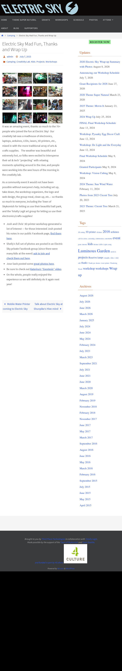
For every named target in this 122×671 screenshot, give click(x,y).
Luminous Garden (94, 250)
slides (112, 258)
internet (84, 244)
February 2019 (87, 400)
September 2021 (88, 363)
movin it (113, 252)
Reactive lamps (96, 257)
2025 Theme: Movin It (92, 106)
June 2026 (85, 308)
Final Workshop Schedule (93, 156)
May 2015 (85, 499)
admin (10, 56)
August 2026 (86, 295)
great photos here (44, 262)
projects (83, 257)
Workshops (51, 60)
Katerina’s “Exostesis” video (45, 267)
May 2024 (85, 338)
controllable (108, 239)
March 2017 (86, 437)
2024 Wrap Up (87, 116)
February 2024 (87, 345)
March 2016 (86, 468)
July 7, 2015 (25, 56)
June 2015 (85, 493)
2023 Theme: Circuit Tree (94, 206)
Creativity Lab (23, 60)
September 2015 (88, 480)
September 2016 (88, 443)
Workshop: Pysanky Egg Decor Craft (100, 134)
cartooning (91, 239)
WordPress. (70, 568)
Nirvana (60, 568)
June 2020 (85, 382)
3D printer (91, 232)
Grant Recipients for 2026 (94, 83)
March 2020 (86, 388)
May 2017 (85, 431)
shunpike (107, 258)
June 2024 (85, 332)
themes (98, 263)
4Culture (99, 232)
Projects (40, 60)
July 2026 (85, 301)
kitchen (96, 244)
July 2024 (85, 326)
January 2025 (87, 320)
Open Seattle (88, 542)
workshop (89, 268)
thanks (84, 262)
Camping (11, 35)
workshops (102, 268)
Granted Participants (91, 167)
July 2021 (85, 369)
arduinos (115, 232)
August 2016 (86, 450)
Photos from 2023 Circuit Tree (96, 195)
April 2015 (85, 505)
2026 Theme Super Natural (94, 94)
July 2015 (85, 486)
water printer (105, 263)
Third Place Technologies (53, 539)
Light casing (107, 244)
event (116, 237)
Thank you (91, 263)
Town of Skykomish (69, 542)
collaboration (99, 239)
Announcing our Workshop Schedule (99, 72)
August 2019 (86, 394)
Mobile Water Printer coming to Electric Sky (16, 304)
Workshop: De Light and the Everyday (100, 145)
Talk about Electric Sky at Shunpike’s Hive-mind (48, 304)
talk (79, 263)
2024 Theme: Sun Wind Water (96, 184)
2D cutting (81, 232)
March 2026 (86, 314)
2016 (106, 231)
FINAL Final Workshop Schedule (98, 123)
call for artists (82, 239)
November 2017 (88, 419)
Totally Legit (91, 539)
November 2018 (88, 406)
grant (79, 244)
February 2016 (87, 474)
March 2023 (86, 357)
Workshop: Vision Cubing (94, 173)
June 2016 (85, 456)
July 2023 (85, 351)
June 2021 (85, 375)
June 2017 (85, 425)
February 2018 (87, 412)
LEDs (101, 244)
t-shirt (117, 258)
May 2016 (85, 462)
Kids (33, 60)
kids (90, 244)
